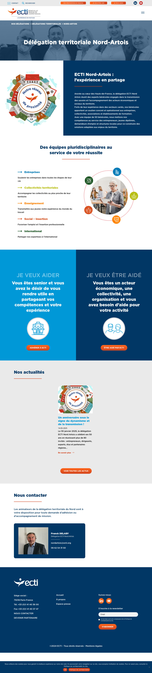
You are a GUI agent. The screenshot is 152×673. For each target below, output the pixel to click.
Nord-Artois (70, 24)
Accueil (60, 595)
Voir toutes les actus (76, 471)
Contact (15, 3)
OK (65, 670)
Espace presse (63, 604)
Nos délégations (20, 24)
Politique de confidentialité (79, 670)
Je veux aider (118, 3)
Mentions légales (94, 646)
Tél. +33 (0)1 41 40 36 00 (26, 604)
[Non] (149, 667)
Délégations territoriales (46, 24)
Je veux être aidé (98, 3)
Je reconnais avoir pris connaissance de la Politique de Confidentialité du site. (116, 619)
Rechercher (30, 3)
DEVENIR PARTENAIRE (25, 618)
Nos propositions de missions (73, 3)
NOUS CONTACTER (23, 613)
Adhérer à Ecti (38, 348)
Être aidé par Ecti (114, 348)
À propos (60, 599)
